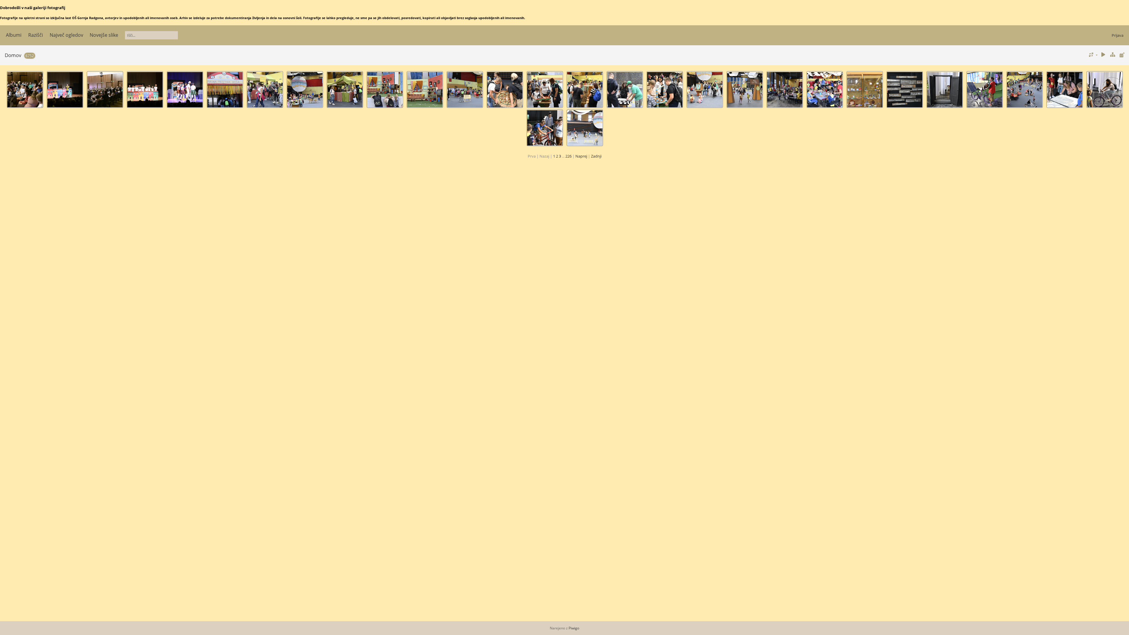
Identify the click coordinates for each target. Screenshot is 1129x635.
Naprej (581, 156)
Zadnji (596, 156)
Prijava (1117, 35)
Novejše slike (104, 35)
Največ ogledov (66, 35)
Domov (13, 55)
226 (568, 156)
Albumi (13, 35)
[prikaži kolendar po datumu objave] (1121, 55)
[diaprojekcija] (1103, 55)
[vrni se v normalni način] (1112, 55)
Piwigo (574, 628)
